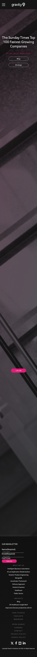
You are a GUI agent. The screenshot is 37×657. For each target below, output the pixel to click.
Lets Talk (18, 371)
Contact (18, 631)
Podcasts (18, 616)
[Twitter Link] (12, 643)
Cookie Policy (18, 637)
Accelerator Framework (18, 581)
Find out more (8, 430)
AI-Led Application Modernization (18, 572)
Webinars (18, 619)
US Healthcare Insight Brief (18, 604)
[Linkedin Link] (24, 643)
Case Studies (18, 613)
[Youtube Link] (20, 643)
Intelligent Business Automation (18, 568)
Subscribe (9, 561)
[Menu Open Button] (3, 4)
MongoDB (18, 578)
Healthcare (18, 590)
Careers (18, 627)
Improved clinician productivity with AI (18, 608)
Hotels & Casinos (19, 587)
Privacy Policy (18, 634)
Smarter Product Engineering (18, 575)
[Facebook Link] (16, 643)
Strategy (18, 65)
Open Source (18, 624)
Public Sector (18, 593)
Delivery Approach (18, 584)
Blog (18, 59)
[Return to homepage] (18, 5)
